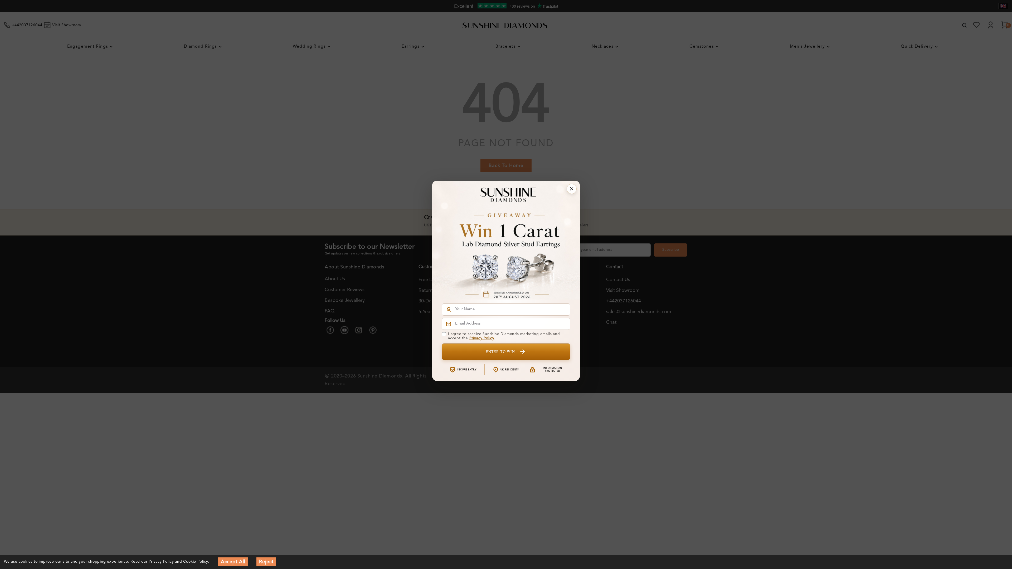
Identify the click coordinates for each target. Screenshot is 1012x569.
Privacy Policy (481, 338)
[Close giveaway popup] (572, 189)
